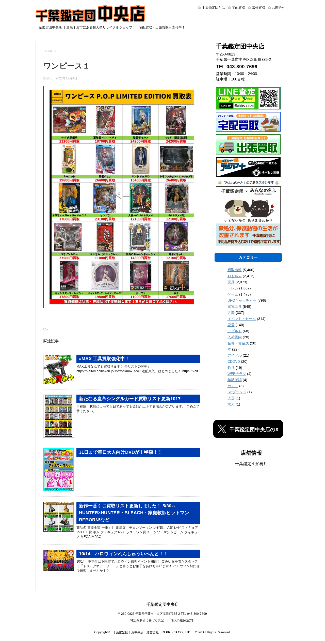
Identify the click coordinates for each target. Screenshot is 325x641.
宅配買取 (238, 7)
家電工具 (235, 306)
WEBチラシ (237, 374)
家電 (231, 325)
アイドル (235, 355)
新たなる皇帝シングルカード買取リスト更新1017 (130, 398)
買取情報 (235, 270)
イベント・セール (242, 319)
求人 (231, 404)
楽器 (231, 398)
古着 (231, 313)
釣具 (231, 368)
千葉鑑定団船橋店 (251, 464)
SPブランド (237, 392)
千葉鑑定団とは (213, 7)
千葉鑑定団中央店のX (254, 429)
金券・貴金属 (238, 343)
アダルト (235, 331)
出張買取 (258, 7)
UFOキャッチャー (242, 300)
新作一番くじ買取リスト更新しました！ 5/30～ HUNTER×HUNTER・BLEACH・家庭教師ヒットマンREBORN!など (134, 512)
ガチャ (233, 386)
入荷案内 (235, 337)
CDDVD (234, 361)
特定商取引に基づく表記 (147, 620)
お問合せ (278, 7)
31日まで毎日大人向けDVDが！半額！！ (120, 452)
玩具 (231, 282)
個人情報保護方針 (183, 620)
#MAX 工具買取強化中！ (104, 358)
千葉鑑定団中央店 (162, 604)
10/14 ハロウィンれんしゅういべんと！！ (123, 553)
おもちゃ (235, 276)
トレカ (233, 288)
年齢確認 (235, 380)
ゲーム (233, 294)
